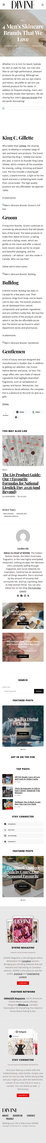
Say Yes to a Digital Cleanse (23, 721)
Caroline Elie (36, 45)
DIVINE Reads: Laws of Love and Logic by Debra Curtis (27, 778)
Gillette (22, 145)
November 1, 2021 (11, 45)
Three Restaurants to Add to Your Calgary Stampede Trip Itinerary (27, 790)
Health (19, 637)
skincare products (11, 516)
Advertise (18, 1115)
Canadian (26, 961)
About (5, 1115)
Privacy (10, 1118)
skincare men (22, 513)
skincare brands (29, 97)
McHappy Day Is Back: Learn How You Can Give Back (27, 803)
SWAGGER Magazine (14, 998)
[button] (21, 749)
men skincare (9, 513)
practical (18, 973)
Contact (31, 1115)
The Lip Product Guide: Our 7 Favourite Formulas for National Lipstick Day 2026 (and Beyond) (21, 483)
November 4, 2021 (15, 650)
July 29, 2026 (21, 496)
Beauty (23, 20)
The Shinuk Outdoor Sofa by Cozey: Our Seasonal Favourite (23, 871)
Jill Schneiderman (8, 496)
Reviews (23, 607)
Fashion (26, 637)
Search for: (6, 687)
